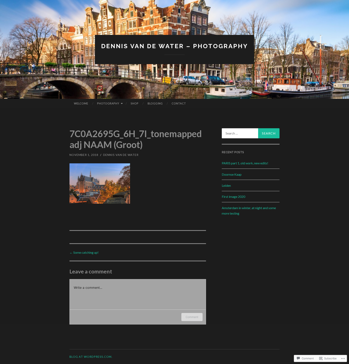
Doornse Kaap (232, 174)
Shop (135, 103)
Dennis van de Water (121, 154)
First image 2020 (233, 196)
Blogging (155, 103)
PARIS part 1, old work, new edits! (245, 163)
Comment (192, 317)
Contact (179, 103)
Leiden (226, 185)
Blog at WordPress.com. (90, 356)
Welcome (81, 103)
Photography (108, 103)
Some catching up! (84, 252)
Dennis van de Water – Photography (174, 46)
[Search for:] (251, 133)
